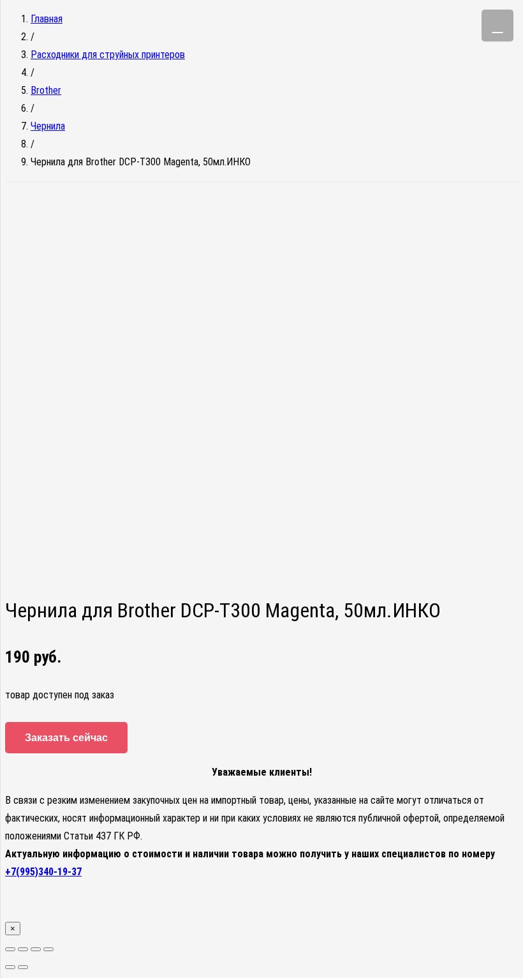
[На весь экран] (36, 949)
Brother (46, 90)
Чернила (48, 126)
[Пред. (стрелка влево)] (10, 967)
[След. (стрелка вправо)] (23, 967)
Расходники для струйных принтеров (108, 55)
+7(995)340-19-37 (43, 872)
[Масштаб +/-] (48, 949)
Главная (47, 19)
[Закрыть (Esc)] (10, 949)
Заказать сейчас (66, 737)
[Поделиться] (23, 949)
